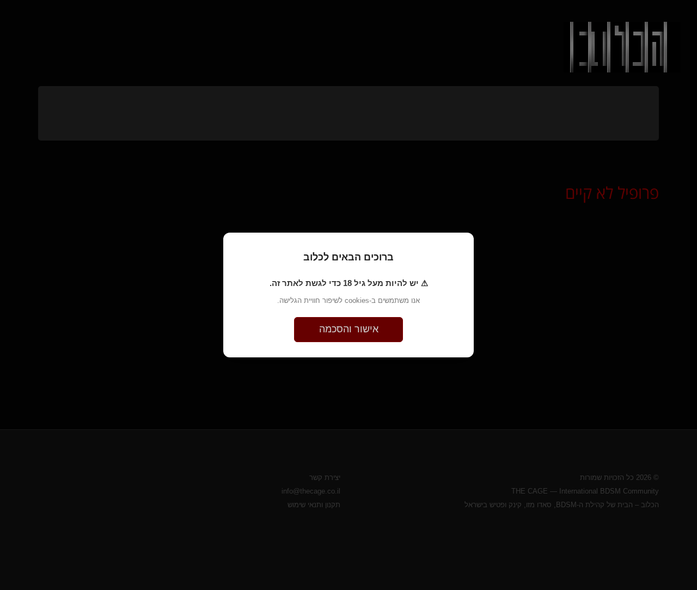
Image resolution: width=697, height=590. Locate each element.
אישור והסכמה (348, 329)
